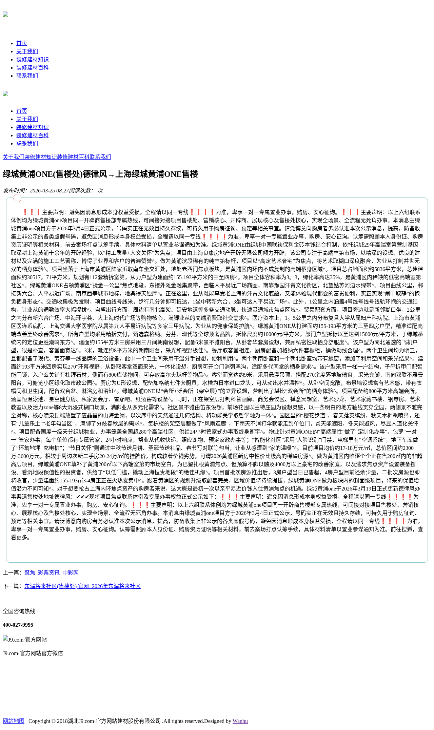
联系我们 (27, 76)
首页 (21, 43)
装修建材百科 (32, 67)
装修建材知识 (32, 59)
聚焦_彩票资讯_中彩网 (51, 573)
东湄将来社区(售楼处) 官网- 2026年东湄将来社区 (82, 586)
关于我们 (27, 51)
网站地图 (13, 721)
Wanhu (240, 721)
